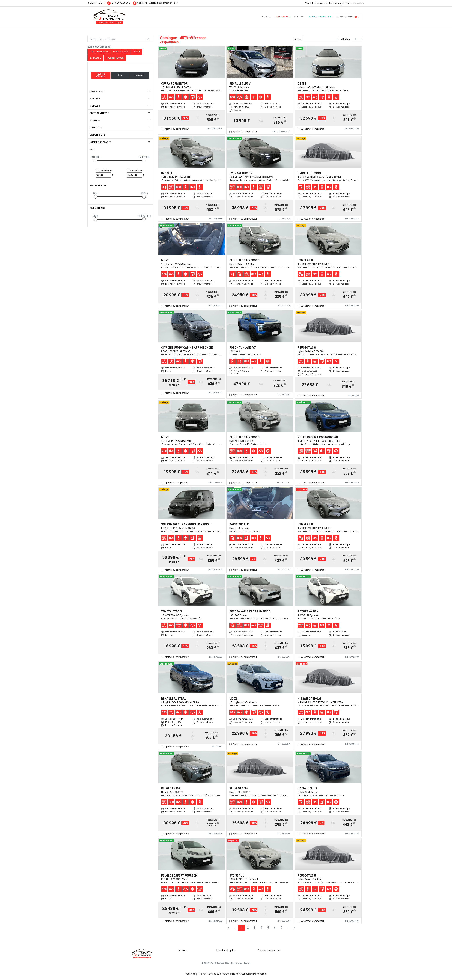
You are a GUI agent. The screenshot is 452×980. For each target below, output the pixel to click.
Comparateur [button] (346, 17)
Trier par (297, 39)
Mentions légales (225, 950)
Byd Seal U (95, 57)
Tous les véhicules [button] (100, 75)
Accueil (266, 17)
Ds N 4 (136, 51)
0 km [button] (120, 75)
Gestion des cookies (269, 950)
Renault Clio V (121, 51)
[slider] (95, 160)
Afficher (345, 39)
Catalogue (282, 17)
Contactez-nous (95, 3)
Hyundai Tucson (115, 57)
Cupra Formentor (99, 51)
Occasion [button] (139, 75)
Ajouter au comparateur (177, 129)
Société (298, 17)
